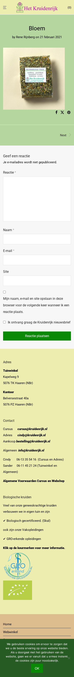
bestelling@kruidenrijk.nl (33, 441)
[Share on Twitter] (62, 112)
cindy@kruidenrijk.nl (31, 435)
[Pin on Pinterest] (69, 112)
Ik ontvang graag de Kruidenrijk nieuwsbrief (39, 322)
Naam (8, 230)
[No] (69, 658)
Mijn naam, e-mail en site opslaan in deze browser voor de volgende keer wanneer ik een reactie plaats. (36, 305)
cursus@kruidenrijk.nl (32, 429)
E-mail (8, 251)
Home (7, 624)
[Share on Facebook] (56, 112)
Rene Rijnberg (25, 37)
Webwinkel (10, 632)
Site (6, 272)
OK (37, 668)
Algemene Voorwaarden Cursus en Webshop (34, 481)
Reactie (9, 172)
